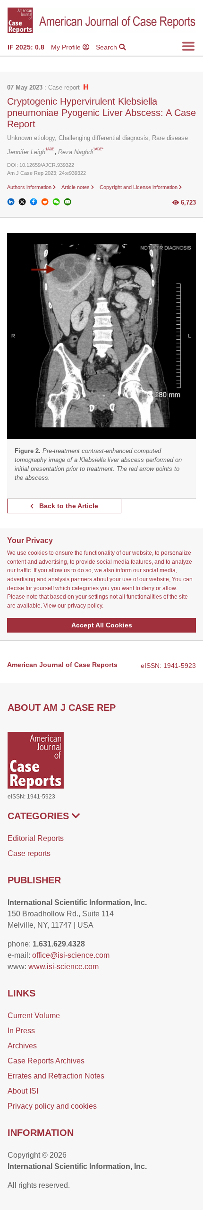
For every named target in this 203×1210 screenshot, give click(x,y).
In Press (21, 1031)
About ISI (23, 1091)
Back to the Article (67, 506)
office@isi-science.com (71, 955)
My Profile (67, 47)
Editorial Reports (36, 838)
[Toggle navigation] (188, 46)
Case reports (29, 853)
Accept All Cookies (101, 625)
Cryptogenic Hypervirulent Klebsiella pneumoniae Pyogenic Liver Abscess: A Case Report (101, 112)
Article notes (76, 187)
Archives (22, 1046)
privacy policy (85, 605)
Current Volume (34, 1016)
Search (107, 47)
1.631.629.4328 (59, 944)
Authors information (30, 187)
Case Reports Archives (46, 1061)
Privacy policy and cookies (52, 1106)
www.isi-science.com (63, 967)
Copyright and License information (139, 187)
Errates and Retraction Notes (56, 1076)
